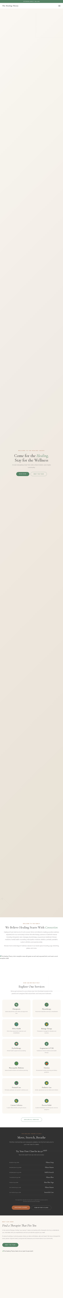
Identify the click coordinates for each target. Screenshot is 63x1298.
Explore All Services (31, 1119)
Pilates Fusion (49, 1167)
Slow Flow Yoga (49, 1182)
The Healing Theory (10, 6)
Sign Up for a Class (41, 1207)
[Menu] (59, 6)
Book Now (22, 474)
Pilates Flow (50, 1177)
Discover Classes (21, 1207)
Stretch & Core (49, 1192)
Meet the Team (39, 474)
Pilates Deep (50, 1162)
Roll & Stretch (49, 1172)
